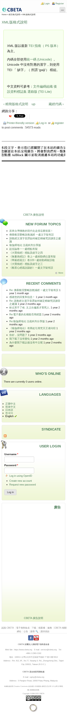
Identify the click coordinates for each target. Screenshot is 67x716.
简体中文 (10, 406)
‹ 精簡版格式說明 (15, 104)
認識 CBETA (7, 628)
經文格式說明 (14, 14)
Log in (43, 123)
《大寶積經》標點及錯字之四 (26, 252)
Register (59, 3)
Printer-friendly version (20, 123)
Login (47, 3)
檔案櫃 (41, 628)
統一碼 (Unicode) (40, 59)
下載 (34, 628)
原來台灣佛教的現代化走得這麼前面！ (31, 230)
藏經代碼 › (56, 104)
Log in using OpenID (20, 475)
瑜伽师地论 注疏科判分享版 (25, 245)
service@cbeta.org (49, 650)
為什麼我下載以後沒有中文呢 (26, 342)
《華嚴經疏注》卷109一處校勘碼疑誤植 (32, 260)
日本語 (9, 409)
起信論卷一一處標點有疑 (23, 248)
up (33, 104)
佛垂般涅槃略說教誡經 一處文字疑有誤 (31, 234)
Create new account (20, 480)
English (9, 416)
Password (11, 465)
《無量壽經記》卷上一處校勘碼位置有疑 (32, 256)
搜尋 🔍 (34, 631)
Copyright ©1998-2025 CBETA (33, 693)
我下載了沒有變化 (19, 338)
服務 (49, 628)
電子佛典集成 (23, 628)
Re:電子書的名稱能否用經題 (25, 314)
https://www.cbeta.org (23, 650)
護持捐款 (45, 631)
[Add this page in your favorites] (10, 116)
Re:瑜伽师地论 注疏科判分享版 (27, 321)
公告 (26, 631)
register (59, 123)
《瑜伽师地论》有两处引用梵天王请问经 (32, 328)
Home (4, 14)
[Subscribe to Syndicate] (33, 435)
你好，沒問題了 (18, 334)
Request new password (22, 484)
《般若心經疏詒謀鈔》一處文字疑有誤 (31, 267)
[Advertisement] (33, 177)
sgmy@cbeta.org (37, 677)
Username (11, 454)
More (60, 273)
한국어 (9, 413)
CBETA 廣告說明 (33, 214)
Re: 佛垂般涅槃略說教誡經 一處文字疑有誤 (33, 290)
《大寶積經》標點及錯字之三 (26, 263)
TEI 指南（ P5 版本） (44, 46)
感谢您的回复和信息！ (22, 297)
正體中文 (10, 403)
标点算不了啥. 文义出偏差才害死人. (29, 307)
